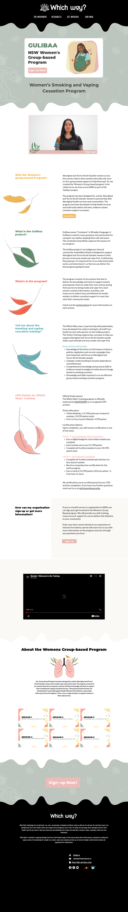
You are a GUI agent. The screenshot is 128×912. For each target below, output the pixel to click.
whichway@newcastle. (89, 488)
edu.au (103, 488)
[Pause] (31, 151)
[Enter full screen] (94, 151)
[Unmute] (34, 151)
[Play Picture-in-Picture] (91, 151)
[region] (33, 718)
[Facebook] (70, 867)
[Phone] (70, 855)
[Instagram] (73, 867)
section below (82, 305)
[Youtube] (77, 867)
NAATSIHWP (81, 402)
